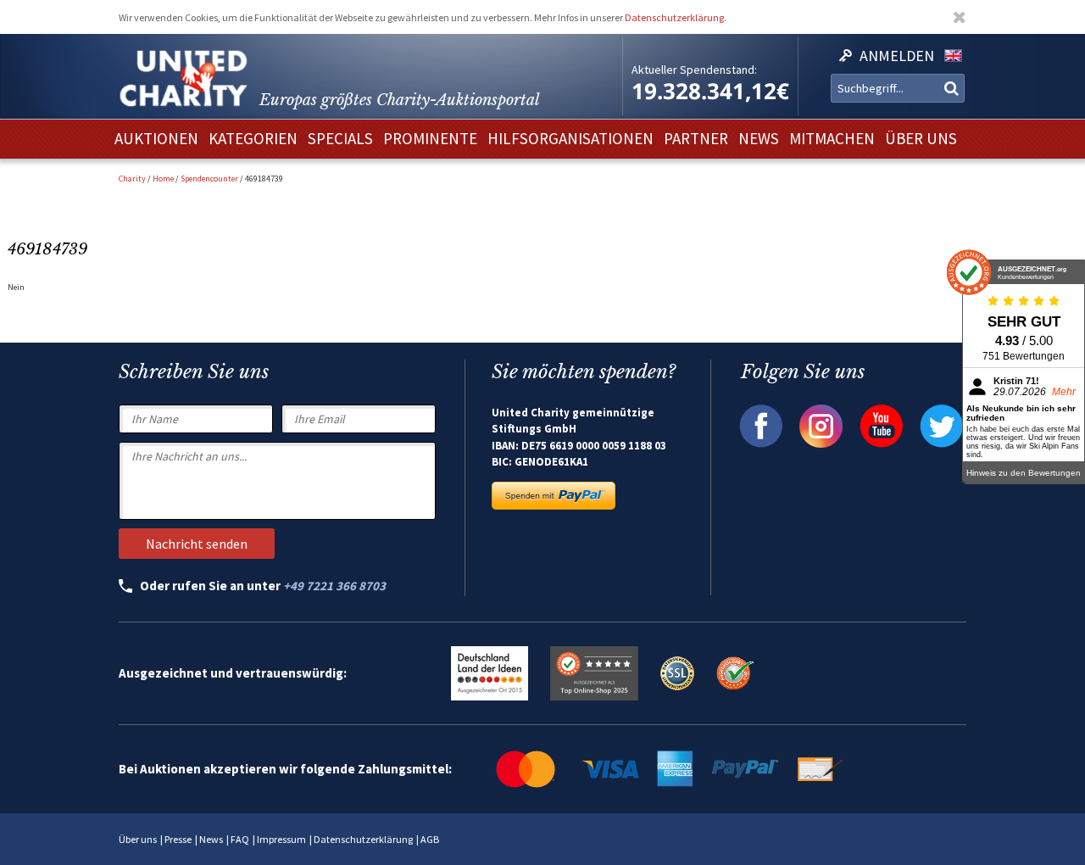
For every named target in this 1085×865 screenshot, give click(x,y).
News (211, 839)
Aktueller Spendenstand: (694, 69)
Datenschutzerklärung (674, 17)
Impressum (281, 839)
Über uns (138, 839)
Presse (178, 839)
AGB (429, 839)
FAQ (240, 839)
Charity (132, 178)
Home (163, 178)
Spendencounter (209, 178)
